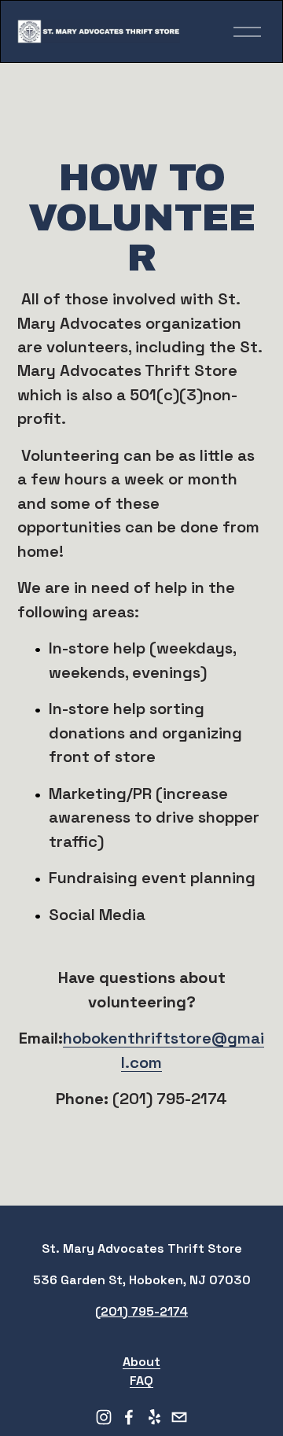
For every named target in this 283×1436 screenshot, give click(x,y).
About (141, 1361)
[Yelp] (154, 1417)
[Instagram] (104, 1417)
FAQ (141, 1380)
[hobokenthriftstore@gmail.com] (179, 1417)
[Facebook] (129, 1417)
